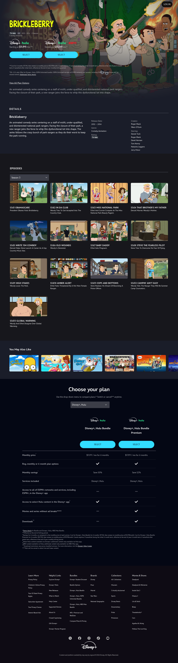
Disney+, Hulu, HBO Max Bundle (78, 605)
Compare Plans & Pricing (78, 621)
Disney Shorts (115, 601)
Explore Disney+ (54, 579)
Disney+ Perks (53, 585)
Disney (93, 579)
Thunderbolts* (137, 612)
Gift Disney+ (53, 623)
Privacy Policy (32, 579)
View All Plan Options (19, 83)
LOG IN (167, 4)
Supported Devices (55, 607)
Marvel (93, 590)
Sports (113, 596)
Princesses (114, 618)
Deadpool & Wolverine (139, 585)
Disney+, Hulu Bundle (77, 590)
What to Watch (54, 596)
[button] (58, 575)
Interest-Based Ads (34, 613)
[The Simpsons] (24, 363)
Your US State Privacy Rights (35, 594)
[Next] (173, 363)
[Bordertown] (119, 363)
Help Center (53, 601)
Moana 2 (135, 596)
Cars (133, 618)
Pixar (92, 585)
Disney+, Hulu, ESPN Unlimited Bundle (77, 597)
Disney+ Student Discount (78, 579)
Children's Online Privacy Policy (36, 586)
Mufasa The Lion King (139, 629)
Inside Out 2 (136, 590)
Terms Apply (27, 531)
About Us (52, 612)
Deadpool (135, 579)
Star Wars (94, 596)
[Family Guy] (87, 363)
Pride (113, 612)
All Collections (116, 579)
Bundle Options (75, 585)
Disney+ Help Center (85, 546)
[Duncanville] (55, 363)
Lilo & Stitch (136, 601)
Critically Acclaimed (118, 590)
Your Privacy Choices (35, 607)
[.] (70, 638)
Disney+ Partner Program (57, 629)
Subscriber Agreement (35, 602)
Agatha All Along (138, 623)
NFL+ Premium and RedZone (76, 614)
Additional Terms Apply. (28, 74)
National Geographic (97, 601)
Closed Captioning (55, 618)
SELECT (26, 55)
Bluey (134, 607)
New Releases (53, 590)
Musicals (114, 585)
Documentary (115, 607)
